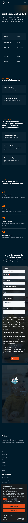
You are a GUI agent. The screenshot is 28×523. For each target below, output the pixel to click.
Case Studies (5, 457)
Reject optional (14, 506)
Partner (3, 462)
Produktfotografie (6, 482)
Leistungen (4, 454)
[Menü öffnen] (25, 2)
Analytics (10, 501)
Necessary (10, 499)
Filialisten (4, 459)
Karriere (3, 467)
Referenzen (4, 470)
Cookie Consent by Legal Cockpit (20, 519)
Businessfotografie (6, 480)
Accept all (14, 510)
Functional (21, 499)
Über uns (4, 465)
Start (3, 451)
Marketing (21, 501)
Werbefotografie (5, 477)
